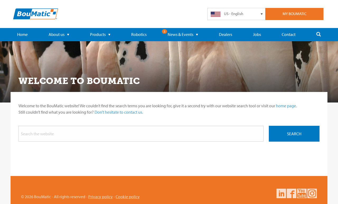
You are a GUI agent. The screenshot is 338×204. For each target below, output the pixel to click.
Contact (288, 34)
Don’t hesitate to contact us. (119, 112)
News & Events (180, 34)
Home (22, 34)
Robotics (139, 34)
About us (56, 34)
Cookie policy (128, 196)
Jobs (257, 34)
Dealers (225, 34)
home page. (286, 105)
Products (98, 34)
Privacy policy (100, 196)
